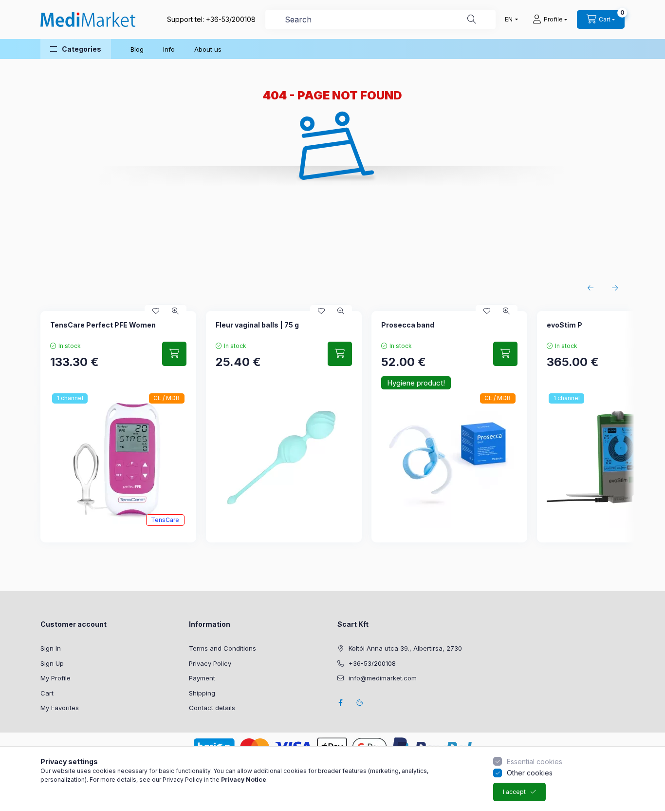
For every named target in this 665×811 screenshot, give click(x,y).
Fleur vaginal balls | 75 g (257, 325)
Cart (47, 693)
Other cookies (530, 773)
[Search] (472, 19)
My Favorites (59, 708)
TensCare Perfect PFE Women (103, 325)
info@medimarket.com (383, 678)
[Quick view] (175, 311)
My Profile (55, 678)
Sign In (50, 648)
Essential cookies (534, 761)
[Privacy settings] (359, 703)
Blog (137, 49)
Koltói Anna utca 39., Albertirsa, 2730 (405, 648)
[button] (75, 49)
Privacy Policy (210, 663)
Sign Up (52, 663)
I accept (514, 791)
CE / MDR (166, 398)
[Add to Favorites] (156, 311)
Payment (202, 678)
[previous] (590, 288)
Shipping (202, 693)
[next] (615, 288)
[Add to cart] (174, 354)
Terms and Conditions (222, 648)
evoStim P (564, 325)
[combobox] (380, 19)
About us (208, 49)
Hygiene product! (416, 382)
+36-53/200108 (231, 19)
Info (169, 49)
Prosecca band (407, 325)
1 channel (70, 398)
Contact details (212, 708)
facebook (340, 703)
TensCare (165, 519)
